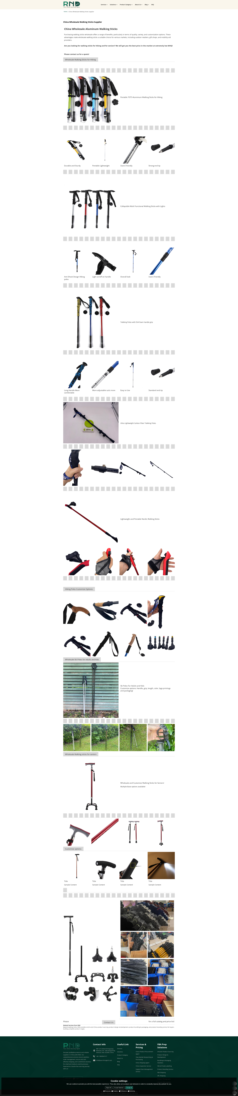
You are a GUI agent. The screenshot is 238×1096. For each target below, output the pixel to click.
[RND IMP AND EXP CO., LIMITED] (71, 4)
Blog (146, 4)
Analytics (115, 1091)
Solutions (113, 4)
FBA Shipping (161, 1072)
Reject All (108, 1087)
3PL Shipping (161, 1076)
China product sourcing (101, 1027)
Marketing (132, 1091)
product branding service (159, 1027)
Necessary (108, 1091)
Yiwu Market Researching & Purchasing (144, 1058)
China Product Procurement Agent (144, 1053)
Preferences (123, 1091)
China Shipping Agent (142, 1063)
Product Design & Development (162, 1056)
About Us (138, 4)
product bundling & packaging (138, 1027)
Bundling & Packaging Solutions (164, 1062)
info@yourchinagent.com (104, 1060)
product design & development (118, 1027)
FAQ (152, 4)
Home (65, 11)
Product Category (125, 4)
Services (103, 4)
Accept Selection (118, 1087)
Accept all (129, 1087)
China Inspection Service (143, 1066)
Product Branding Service (165, 1069)
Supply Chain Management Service (144, 1070)
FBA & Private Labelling (164, 1066)
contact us (74, 54)
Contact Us (108, 1022)
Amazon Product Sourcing (165, 1051)
